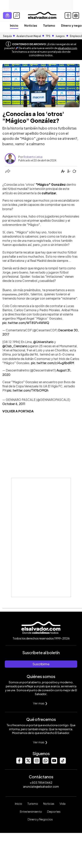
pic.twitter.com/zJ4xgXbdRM (52, 363)
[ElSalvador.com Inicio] (42, 15)
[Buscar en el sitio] (16, 15)
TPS (48, 36)
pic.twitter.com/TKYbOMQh (27, 390)
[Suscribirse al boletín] (7, 15)
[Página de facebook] (19, 762)
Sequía (7, 36)
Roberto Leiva (32, 157)
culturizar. (49, 193)
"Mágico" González (51, 184)
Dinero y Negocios (40, 819)
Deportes (54, 811)
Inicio (14, 25)
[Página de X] (28, 762)
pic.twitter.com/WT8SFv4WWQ (25, 323)
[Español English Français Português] (76, 15)
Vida (62, 803)
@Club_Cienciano (14, 346)
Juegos (60, 36)
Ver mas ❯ (40, 703)
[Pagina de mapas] (68, 15)
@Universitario (43, 342)
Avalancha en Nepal (29, 36)
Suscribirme (41, 664)
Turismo (49, 25)
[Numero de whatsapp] (45, 762)
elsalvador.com (67, 48)
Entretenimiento (31, 811)
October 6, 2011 (13, 404)
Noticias (30, 25)
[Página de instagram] (36, 762)
